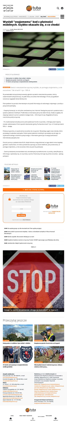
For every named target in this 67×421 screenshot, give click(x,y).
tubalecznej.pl (53, 391)
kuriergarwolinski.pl (50, 393)
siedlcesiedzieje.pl (39, 393)
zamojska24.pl (49, 394)
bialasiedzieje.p (54, 384)
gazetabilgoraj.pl (39, 394)
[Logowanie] (55, 419)
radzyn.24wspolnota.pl (57, 386)
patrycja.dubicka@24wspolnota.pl (12, 394)
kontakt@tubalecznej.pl (10, 386)
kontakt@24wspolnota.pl (10, 377)
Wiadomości (6, 87)
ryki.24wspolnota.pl (40, 396)
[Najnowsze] (32, 419)
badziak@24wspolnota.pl (10, 401)
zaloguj (21, 215)
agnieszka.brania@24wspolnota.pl (13, 398)
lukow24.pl (52, 387)
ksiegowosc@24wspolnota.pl (42, 403)
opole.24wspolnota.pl (54, 389)
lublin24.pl (37, 384)
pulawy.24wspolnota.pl (40, 389)
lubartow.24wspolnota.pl (41, 391)
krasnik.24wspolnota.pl (52, 396)
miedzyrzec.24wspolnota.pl (42, 386)
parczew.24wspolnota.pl (41, 387)
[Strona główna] (10, 419)
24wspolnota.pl (45, 384)
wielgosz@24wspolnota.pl (10, 391)
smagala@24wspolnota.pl (10, 381)
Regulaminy (41, 416)
